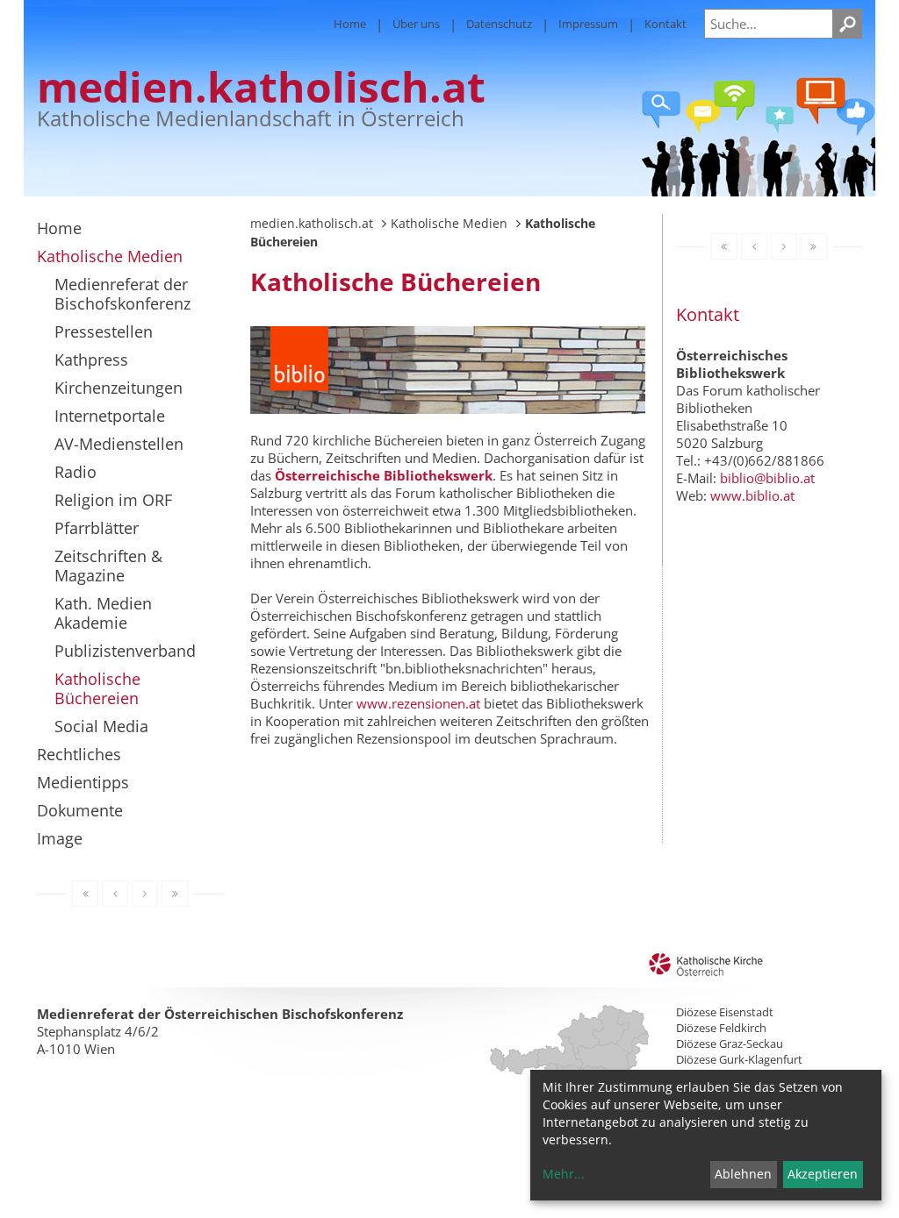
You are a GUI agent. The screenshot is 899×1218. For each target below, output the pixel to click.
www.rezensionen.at (418, 703)
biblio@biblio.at (767, 478)
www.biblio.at (752, 495)
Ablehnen (743, 1173)
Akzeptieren (823, 1173)
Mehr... (564, 1173)
